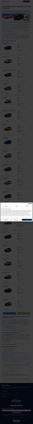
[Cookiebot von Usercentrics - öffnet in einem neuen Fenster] (28, 203)
